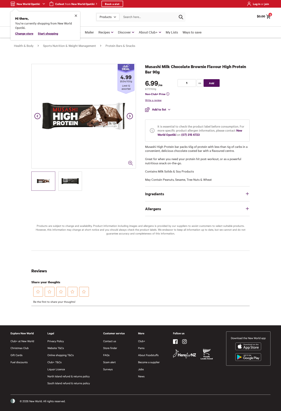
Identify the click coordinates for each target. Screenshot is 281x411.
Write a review (153, 100)
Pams (141, 348)
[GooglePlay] (248, 357)
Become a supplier (149, 362)
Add (211, 83)
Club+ (141, 341)
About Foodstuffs (148, 355)
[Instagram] (184, 341)
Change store (24, 33)
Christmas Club (20, 348)
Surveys (108, 369)
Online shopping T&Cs (60, 355)
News (141, 376)
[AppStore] (248, 346)
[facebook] (175, 341)
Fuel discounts (19, 362)
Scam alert (109, 362)
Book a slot (112, 4)
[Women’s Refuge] (13, 401)
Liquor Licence (56, 369)
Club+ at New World (22, 341)
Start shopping (48, 33)
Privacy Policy (55, 341)
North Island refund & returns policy (68, 376)
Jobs (141, 369)
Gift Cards (17, 355)
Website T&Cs (55, 348)
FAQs (106, 355)
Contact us (109, 341)
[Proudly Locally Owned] (207, 354)
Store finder (110, 348)
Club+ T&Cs (54, 362)
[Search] (180, 17)
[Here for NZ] (184, 354)
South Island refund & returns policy (68, 383)
